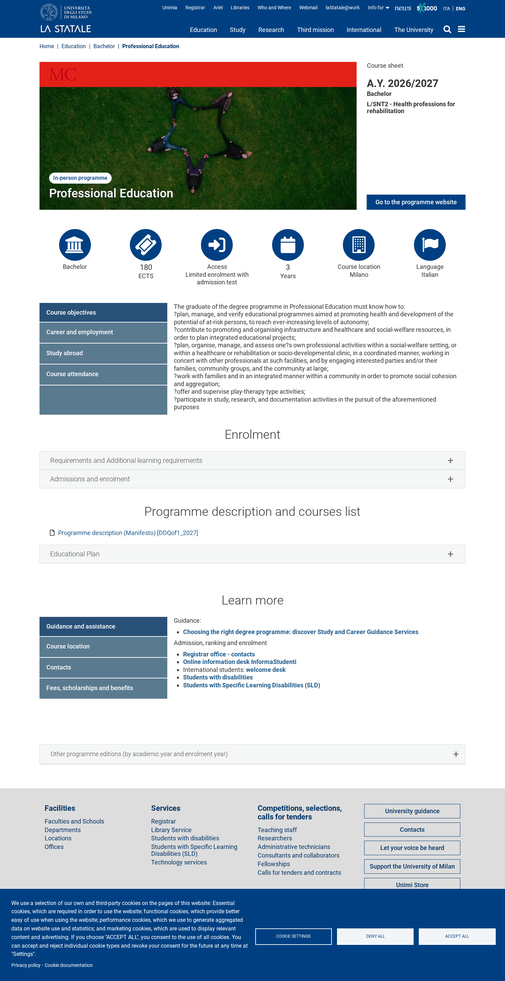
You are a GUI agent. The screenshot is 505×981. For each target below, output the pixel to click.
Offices (54, 846)
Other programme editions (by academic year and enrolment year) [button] (139, 753)
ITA (446, 8)
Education (203, 29)
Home (460, 29)
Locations (58, 838)
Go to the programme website (416, 202)
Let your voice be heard (412, 847)
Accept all (457, 936)
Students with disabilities (218, 677)
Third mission (315, 29)
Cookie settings (293, 936)
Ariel (218, 7)
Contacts (412, 829)
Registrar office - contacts (219, 654)
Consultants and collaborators (298, 855)
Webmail (308, 7)
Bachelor (104, 46)
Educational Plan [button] (75, 554)
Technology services (179, 862)
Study (238, 29)
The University (414, 29)
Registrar (195, 7)
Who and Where (274, 7)
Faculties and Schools (74, 821)
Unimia (169, 7)
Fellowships (274, 864)
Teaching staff (277, 830)
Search (445, 29)
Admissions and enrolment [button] (90, 479)
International (364, 29)
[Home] (73, 18)
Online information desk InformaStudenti (239, 661)
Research (271, 29)
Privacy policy (26, 965)
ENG (460, 8)
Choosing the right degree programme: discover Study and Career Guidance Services (300, 631)
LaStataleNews (403, 7)
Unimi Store (412, 885)
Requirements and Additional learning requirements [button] (126, 460)
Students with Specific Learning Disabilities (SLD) (251, 685)
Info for (376, 7)
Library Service (171, 830)
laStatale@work (343, 7)
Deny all (375, 936)
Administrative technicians (294, 846)
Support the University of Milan (412, 866)
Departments (63, 830)
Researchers (275, 838)
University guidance (412, 811)
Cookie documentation (69, 965)
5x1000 (427, 8)
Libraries (240, 7)
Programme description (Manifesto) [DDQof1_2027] (128, 532)
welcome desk (265, 669)
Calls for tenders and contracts (299, 872)
